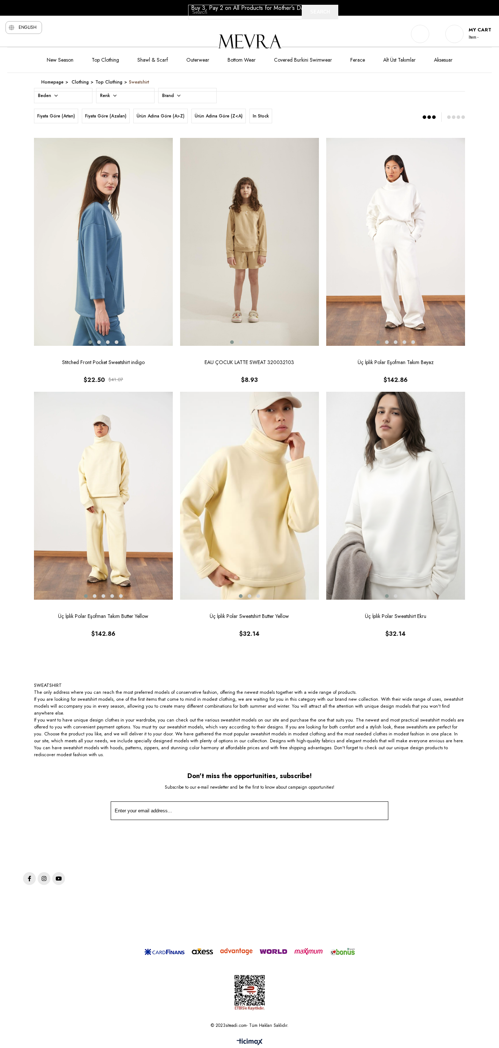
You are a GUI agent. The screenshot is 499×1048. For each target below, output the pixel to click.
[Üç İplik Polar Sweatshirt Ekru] (395, 496)
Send (371, 812)
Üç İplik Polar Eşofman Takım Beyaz (396, 362)
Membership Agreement (319, 922)
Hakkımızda (397, 890)
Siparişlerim (397, 870)
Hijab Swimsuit (219, 901)
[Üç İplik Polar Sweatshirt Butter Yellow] (249, 496)
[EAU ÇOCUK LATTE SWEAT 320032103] (249, 242)
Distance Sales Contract (319, 901)
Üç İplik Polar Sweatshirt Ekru (395, 616)
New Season (60, 59)
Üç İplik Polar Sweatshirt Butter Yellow (249, 616)
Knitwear (212, 890)
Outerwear (197, 59)
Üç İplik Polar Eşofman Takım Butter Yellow (103, 616)
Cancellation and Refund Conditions (332, 890)
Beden (45, 95)
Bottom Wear (242, 59)
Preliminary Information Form (324, 911)
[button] (90, 342)
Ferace (357, 59)
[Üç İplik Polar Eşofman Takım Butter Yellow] (103, 496)
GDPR (300, 870)
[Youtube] (58, 878)
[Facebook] (29, 878)
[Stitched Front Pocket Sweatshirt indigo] (103, 242)
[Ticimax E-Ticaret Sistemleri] (250, 1042)
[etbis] (250, 992)
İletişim (392, 901)
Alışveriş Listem (400, 880)
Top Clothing (105, 59)
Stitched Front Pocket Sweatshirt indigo (103, 362)
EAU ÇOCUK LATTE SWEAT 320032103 (249, 362)
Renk (105, 95)
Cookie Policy (308, 880)
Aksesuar (443, 59)
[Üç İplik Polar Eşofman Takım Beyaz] (395, 242)
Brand (168, 95)
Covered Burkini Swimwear (303, 59)
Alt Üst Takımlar (399, 59)
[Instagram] (44, 878)
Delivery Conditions (314, 932)
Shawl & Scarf (152, 59)
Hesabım (394, 859)
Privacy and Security (315, 859)
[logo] (69, 857)
